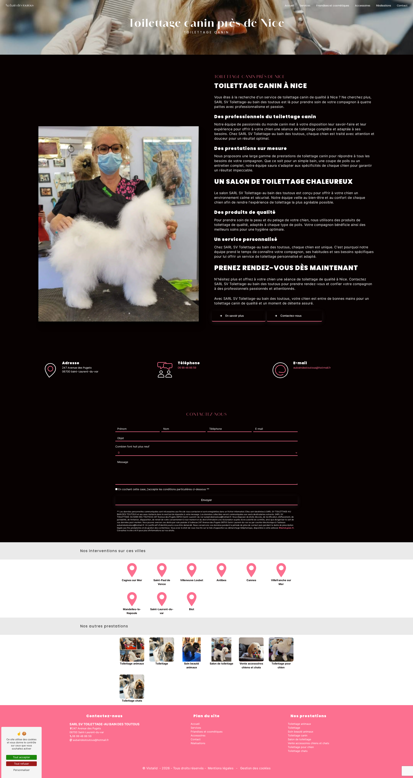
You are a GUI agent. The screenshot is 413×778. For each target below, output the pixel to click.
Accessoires (362, 5)
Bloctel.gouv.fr (286, 528)
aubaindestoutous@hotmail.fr (312, 368)
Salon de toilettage (299, 739)
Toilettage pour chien (301, 747)
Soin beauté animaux (300, 731)
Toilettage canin (297, 735)
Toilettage (294, 727)
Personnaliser (21, 770)
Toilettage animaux (299, 723)
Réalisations (383, 5)
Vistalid (152, 768)
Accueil (289, 5)
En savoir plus (234, 315)
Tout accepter (21, 757)
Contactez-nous (291, 315)
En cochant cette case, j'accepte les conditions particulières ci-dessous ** (163, 489)
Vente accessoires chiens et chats (308, 743)
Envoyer (206, 500)
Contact (402, 5)
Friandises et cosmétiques (332, 5)
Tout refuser (21, 763)
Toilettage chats (297, 751)
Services (305, 5)
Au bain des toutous (19, 5)
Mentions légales (220, 768)
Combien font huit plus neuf (132, 446)
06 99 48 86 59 (187, 368)
